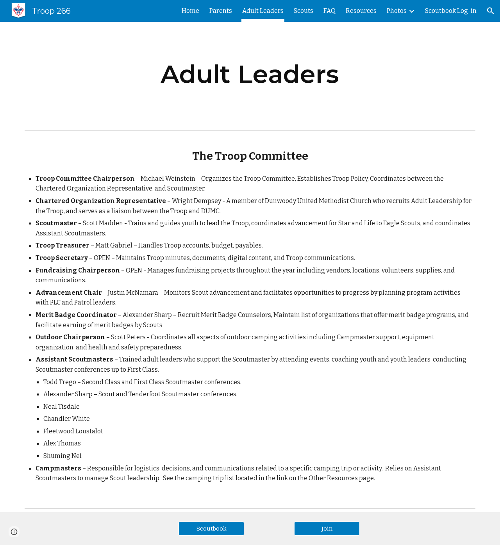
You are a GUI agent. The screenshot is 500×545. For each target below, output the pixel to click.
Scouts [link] (303, 10)
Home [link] (190, 10)
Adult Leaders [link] (263, 10)
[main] (250, 74)
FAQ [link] (329, 10)
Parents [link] (220, 10)
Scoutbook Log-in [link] (451, 10)
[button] (490, 11)
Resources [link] (361, 10)
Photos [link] (397, 10)
